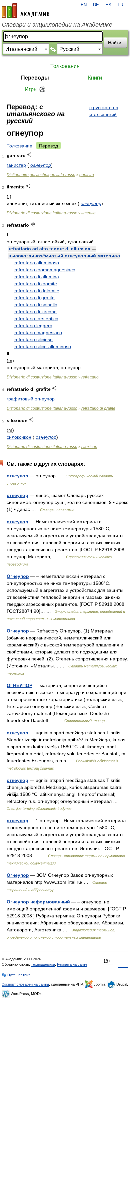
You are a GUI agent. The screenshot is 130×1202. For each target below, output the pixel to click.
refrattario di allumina (36, 276)
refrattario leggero (33, 325)
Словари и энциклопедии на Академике (57, 24)
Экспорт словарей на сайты (25, 984)
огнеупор (40, 165)
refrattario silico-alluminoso (42, 346)
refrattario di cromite (35, 283)
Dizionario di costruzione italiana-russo (42, 213)
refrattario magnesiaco (38, 332)
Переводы (35, 78)
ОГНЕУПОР (19, 685)
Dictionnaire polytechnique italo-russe (41, 174)
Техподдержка (43, 964)
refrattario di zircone (35, 311)
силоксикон (19, 437)
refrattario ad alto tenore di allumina (49, 248)
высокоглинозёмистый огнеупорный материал (64, 255)
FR (120, 5)
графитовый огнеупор (31, 398)
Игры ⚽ (35, 89)
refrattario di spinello (35, 304)
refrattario (90, 377)
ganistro (86, 174)
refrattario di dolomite (36, 290)
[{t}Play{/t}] (29, 154)
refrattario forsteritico (36, 318)
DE (96, 5)
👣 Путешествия (16, 975)
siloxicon (89, 446)
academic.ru (26, 10)
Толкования (65, 66)
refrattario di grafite (34, 297)
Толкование (19, 145)
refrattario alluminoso (36, 262)
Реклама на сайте (72, 964)
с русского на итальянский (103, 111)
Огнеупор (18, 576)
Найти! (115, 42)
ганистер (16, 165)
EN (84, 5)
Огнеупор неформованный (38, 901)
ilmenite (88, 213)
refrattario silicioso (33, 339)
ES (108, 5)
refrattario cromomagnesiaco (44, 269)
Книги (95, 78)
